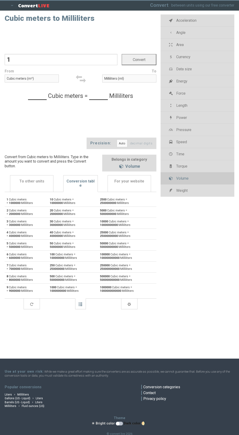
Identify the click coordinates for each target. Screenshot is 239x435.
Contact (149, 393)
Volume (132, 166)
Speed (181, 142)
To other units (31, 181)
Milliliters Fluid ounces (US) (24, 406)
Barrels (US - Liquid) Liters (23, 402)
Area (179, 45)
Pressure (183, 130)
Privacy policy (154, 398)
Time (179, 154)
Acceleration (186, 20)
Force (180, 93)
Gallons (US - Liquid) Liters (24, 398)
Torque (181, 166)
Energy (181, 81)
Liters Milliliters (17, 394)
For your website (129, 181)
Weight (181, 190)
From (9, 71)
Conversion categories (161, 387)
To (154, 71)
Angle (180, 32)
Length (181, 105)
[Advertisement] (80, 37)
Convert (159, 5)
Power (181, 117)
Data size (183, 69)
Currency (182, 57)
